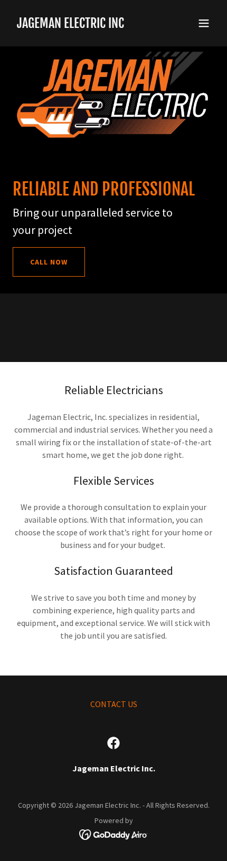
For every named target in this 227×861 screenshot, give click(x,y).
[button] (203, 23)
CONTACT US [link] (113, 704)
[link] (70, 24)
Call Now (49, 262)
